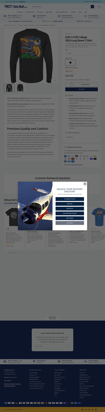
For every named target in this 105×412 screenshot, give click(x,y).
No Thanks (70, 223)
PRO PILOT (70, 208)
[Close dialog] (84, 183)
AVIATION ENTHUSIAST (70, 213)
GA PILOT (70, 203)
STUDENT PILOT (69, 199)
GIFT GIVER (69, 218)
